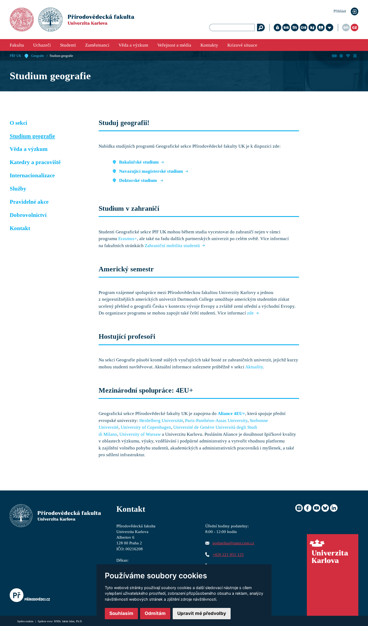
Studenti (68, 45)
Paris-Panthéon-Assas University (216, 420)
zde (250, 313)
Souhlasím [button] (121, 613)
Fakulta (17, 45)
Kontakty (209, 45)
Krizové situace (242, 45)
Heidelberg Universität (161, 420)
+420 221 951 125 (228, 554)
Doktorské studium (138, 180)
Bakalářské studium (139, 162)
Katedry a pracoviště (35, 162)
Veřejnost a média (174, 45)
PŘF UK (15, 56)
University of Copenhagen (146, 427)
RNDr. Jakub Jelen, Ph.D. (68, 621)
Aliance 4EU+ (231, 413)
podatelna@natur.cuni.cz (233, 543)
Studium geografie (61, 56)
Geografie (37, 56)
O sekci (18, 123)
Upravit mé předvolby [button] (201, 613)
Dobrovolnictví (28, 215)
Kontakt (20, 228)
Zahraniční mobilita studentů (172, 245)
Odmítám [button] (155, 613)
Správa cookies (25, 621)
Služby (18, 188)
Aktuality (254, 366)
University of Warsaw (140, 434)
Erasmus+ (127, 238)
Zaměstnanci (97, 45)
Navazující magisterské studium (151, 171)
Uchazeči (42, 45)
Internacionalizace (32, 175)
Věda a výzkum (133, 45)
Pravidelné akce (29, 202)
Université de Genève (193, 427)
